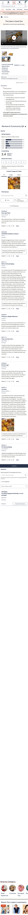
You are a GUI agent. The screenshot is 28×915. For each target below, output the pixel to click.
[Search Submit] (25, 6)
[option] (14, 13)
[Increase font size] (24, 82)
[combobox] (12, 6)
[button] (3, 3)
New (14, 9)
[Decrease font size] (26, 82)
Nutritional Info (7, 88)
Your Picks (8, 9)
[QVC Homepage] (1, 17)
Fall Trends (19, 9)
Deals (2, 9)
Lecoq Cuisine (5, 73)
